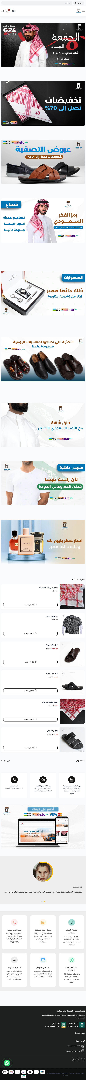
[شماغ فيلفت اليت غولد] (72, 711)
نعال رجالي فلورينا (52, 645)
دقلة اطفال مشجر (52, 616)
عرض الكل (7, 760)
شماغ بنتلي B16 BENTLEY (48, 587)
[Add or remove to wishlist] (63, 587)
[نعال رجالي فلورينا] (72, 654)
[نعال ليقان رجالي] (72, 739)
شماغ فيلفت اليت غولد (50, 702)
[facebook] (73, 1059)
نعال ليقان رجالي (52, 730)
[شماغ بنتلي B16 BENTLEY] (72, 596)
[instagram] (83, 1059)
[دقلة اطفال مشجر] (72, 625)
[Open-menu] (84, 11)
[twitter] (78, 1059)
